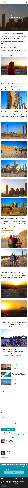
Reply (3, 448)
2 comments (19, 19)
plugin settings (21, 466)
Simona (8, 440)
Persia (12, 355)
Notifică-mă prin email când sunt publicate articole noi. (13, 425)
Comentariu (3, 394)
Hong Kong (16, 364)
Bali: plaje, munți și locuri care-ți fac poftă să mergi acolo (19, 374)
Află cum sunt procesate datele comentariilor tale (12, 434)
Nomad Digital (17, 371)
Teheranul (7, 35)
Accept (4, 485)
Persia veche (18, 355)
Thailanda (16, 379)
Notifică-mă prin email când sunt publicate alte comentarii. (14, 423)
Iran (15, 15)
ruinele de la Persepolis (6, 357)
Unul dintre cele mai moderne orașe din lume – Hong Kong (19, 366)
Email (2, 412)
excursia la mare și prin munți (17, 35)
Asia (12, 15)
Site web (2, 417)
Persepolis (7, 355)
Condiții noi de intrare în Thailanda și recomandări (18, 381)
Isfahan (4, 33)
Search (14, 472)
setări (16, 483)
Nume (2, 407)
